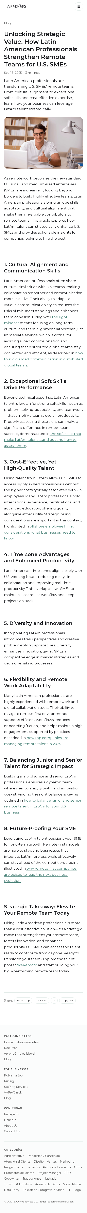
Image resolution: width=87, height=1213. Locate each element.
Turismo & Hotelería (18, 1184)
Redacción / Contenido (44, 1156)
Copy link (67, 1000)
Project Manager (49, 1173)
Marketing (67, 1161)
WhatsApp (23, 1000)
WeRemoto (26, 965)
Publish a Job (13, 1075)
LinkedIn (42, 1000)
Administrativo (14, 1156)
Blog (7, 23)
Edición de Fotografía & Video (43, 1190)
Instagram (11, 1114)
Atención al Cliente (17, 1161)
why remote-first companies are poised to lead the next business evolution (40, 874)
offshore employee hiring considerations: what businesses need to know (39, 532)
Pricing (9, 1081)
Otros (78, 1167)
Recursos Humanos (57, 1167)
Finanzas (33, 1167)
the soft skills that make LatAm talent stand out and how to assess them (42, 440)
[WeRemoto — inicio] (16, 6)
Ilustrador (50, 1178)
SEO (68, 1173)
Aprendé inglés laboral (19, 1053)
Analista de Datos (47, 1184)
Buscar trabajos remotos (21, 1042)
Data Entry (11, 1190)
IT (69, 1190)
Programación (14, 1167)
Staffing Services (16, 1087)
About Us (10, 1126)
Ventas (52, 1161)
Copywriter (11, 1178)
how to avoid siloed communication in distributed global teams (43, 359)
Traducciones (32, 1178)
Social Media (72, 1184)
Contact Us (12, 1131)
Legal (77, 1190)
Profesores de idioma (19, 1173)
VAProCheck (13, 1092)
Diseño (39, 1161)
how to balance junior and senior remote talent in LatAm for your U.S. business (42, 806)
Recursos (10, 1048)
